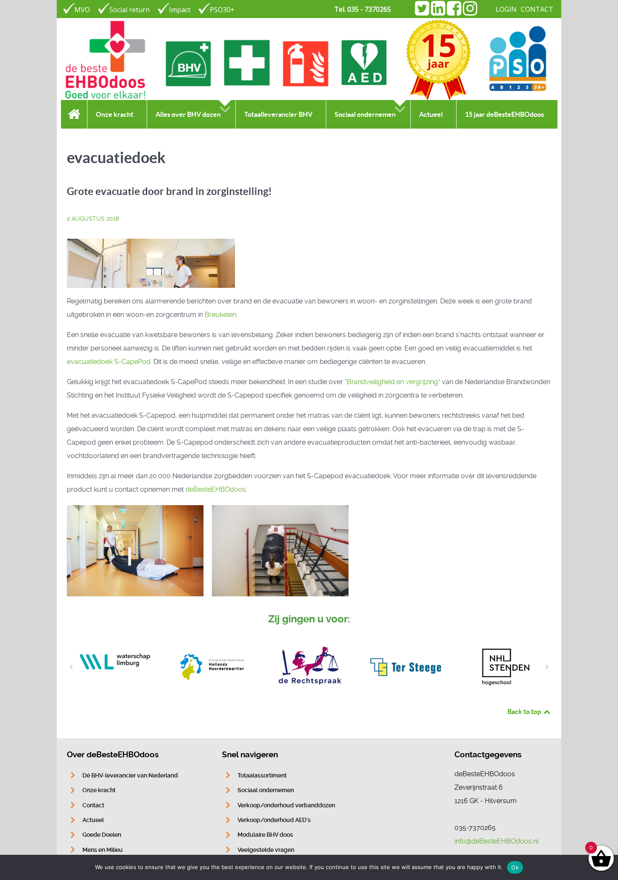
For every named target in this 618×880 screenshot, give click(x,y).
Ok (515, 867)
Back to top (524, 711)
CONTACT (537, 9)
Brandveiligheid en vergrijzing (392, 382)
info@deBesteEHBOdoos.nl (496, 841)
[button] (71, 667)
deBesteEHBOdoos (215, 489)
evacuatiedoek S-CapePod (109, 362)
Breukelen (220, 315)
